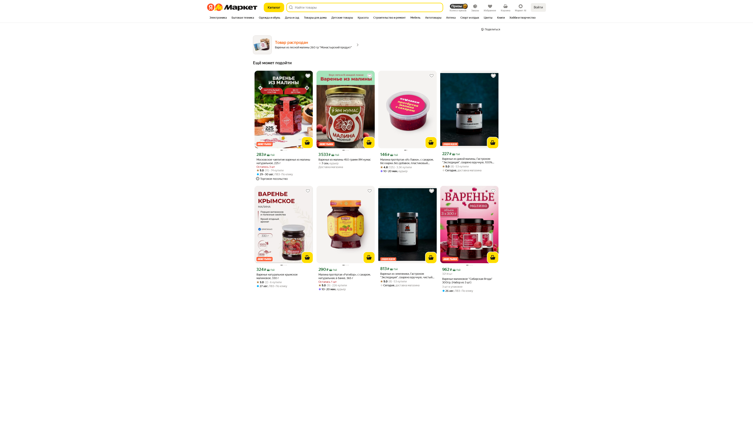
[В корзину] (307, 142)
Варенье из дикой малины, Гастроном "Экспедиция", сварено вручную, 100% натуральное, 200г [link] (467, 160)
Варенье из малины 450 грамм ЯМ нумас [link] (344, 159)
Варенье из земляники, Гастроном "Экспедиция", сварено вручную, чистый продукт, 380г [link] (406, 275)
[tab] (218, 18)
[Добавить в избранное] (308, 76)
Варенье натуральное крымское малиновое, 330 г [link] (277, 276)
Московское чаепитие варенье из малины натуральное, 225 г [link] (283, 161)
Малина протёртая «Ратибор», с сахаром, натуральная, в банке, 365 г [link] (344, 276)
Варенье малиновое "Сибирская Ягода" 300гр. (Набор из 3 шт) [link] (467, 280)
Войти (538, 7)
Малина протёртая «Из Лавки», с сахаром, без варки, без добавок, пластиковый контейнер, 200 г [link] (407, 161)
